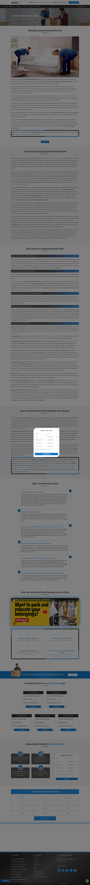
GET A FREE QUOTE (46, 454)
